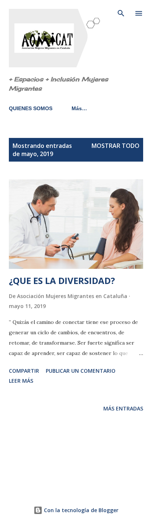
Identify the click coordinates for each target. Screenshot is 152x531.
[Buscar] (121, 13)
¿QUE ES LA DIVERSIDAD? (62, 280)
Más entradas (123, 408)
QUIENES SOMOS (30, 108)
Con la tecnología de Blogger (80, 510)
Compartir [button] (24, 370)
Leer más (21, 380)
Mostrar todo (115, 146)
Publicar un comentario (80, 370)
